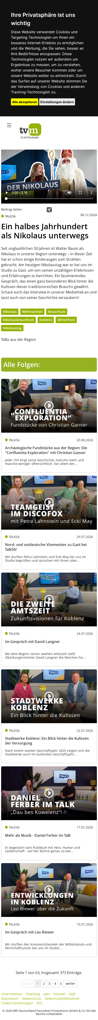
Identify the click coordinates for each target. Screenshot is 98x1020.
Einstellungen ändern (57, 102)
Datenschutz (31, 998)
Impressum (9, 998)
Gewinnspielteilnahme (62, 998)
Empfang (33, 994)
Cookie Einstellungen (17, 1003)
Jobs (47, 994)
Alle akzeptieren (24, 102)
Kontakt (59, 994)
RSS (39, 1003)
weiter (70, 983)
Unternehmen (12, 994)
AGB (72, 994)
